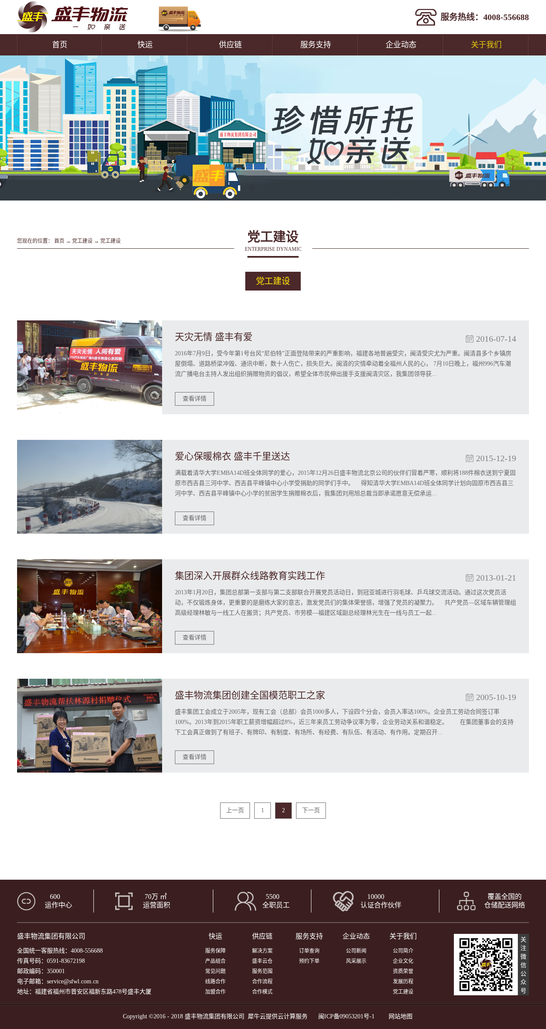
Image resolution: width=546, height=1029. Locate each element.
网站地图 (398, 1016)
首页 (59, 45)
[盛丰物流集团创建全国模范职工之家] (89, 726)
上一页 (235, 810)
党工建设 (82, 241)
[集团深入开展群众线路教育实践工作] (89, 606)
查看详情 (194, 398)
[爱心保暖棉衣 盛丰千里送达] (89, 487)
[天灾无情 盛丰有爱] (89, 367)
